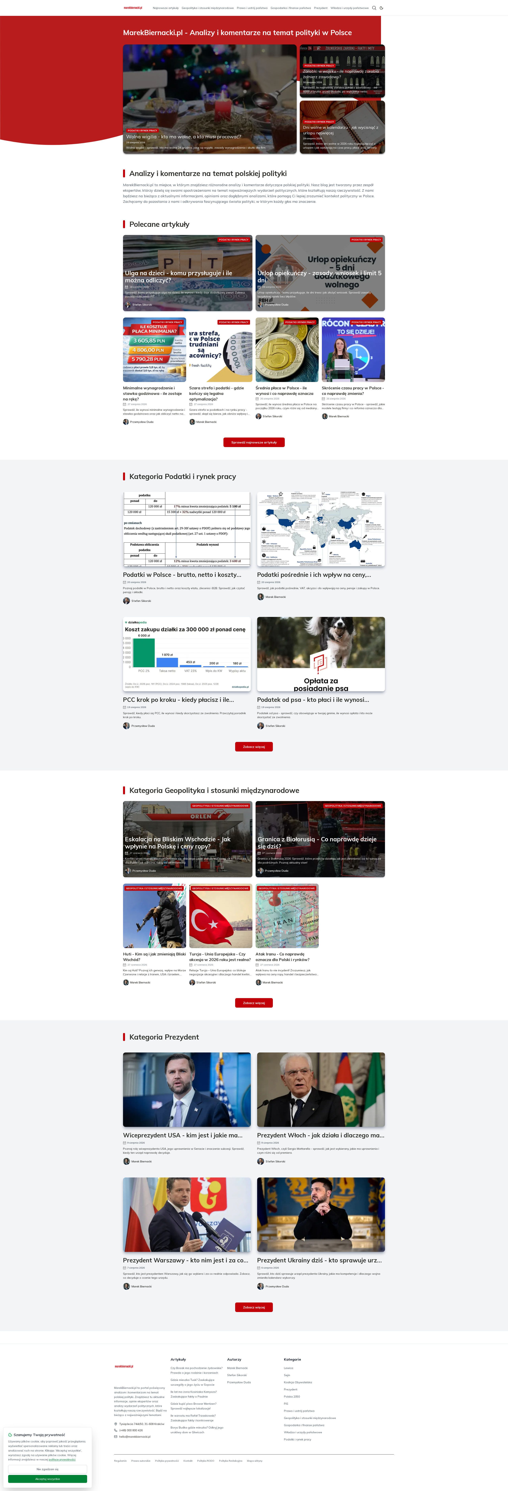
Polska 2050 (292, 1396)
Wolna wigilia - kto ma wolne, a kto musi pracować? (183, 136)
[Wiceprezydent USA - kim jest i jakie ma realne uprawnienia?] (187, 1089)
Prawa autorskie (140, 1460)
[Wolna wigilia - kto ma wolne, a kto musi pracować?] (210, 99)
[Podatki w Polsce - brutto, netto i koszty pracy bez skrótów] (187, 529)
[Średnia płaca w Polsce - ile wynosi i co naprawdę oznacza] (287, 349)
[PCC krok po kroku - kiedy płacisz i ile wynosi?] (187, 654)
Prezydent (320, 8)
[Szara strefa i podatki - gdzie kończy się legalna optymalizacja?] (220, 349)
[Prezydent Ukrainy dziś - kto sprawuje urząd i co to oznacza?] (321, 1214)
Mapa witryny (254, 1460)
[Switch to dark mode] (381, 8)
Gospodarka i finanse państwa (291, 8)
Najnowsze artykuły (166, 8)
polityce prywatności (62, 1459)
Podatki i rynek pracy (297, 1439)
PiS (286, 1403)
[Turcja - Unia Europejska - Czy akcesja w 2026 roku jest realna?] (220, 916)
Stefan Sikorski (142, 304)
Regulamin (120, 1460)
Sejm (287, 1375)
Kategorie (292, 1359)
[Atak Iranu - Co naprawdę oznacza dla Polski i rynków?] (287, 916)
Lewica (288, 1368)
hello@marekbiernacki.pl (134, 1436)
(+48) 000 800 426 (131, 1430)
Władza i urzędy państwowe (350, 8)
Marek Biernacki (276, 597)
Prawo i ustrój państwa (252, 8)
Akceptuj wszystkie (47, 1479)
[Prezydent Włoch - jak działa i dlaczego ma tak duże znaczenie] (321, 1089)
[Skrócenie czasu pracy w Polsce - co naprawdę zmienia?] (353, 349)
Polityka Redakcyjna (230, 1460)
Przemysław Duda (276, 304)
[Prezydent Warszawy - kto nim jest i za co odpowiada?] (187, 1214)
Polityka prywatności (167, 1460)
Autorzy (234, 1359)
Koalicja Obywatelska (298, 1382)
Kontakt (188, 1460)
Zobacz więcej (254, 747)
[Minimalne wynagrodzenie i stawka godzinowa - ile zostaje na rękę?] (154, 349)
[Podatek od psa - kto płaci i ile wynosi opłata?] (321, 654)
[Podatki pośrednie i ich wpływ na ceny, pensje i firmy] (321, 529)
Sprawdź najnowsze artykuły (254, 442)
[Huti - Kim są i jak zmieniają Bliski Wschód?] (154, 916)
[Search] (374, 8)
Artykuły (178, 1359)
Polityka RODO (205, 1460)
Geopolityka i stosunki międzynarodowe (208, 8)
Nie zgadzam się (48, 1469)
